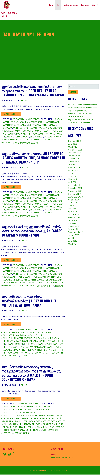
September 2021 (75, 167)
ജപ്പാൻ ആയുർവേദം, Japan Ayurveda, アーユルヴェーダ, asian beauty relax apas (83, 113)
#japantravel (51, 122)
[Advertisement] (50, 66)
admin (23, 100)
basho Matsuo (18, 131)
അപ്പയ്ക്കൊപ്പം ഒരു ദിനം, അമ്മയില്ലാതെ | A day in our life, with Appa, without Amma (29, 301)
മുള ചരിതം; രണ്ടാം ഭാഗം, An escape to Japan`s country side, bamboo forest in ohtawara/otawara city (33, 158)
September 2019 (75, 232)
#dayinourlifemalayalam (15, 415)
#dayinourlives (38, 415)
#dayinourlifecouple (29, 412)
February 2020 (74, 217)
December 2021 (75, 158)
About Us (95, 5)
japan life (33, 280)
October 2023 (74, 141)
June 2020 (72, 205)
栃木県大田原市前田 (21, 142)
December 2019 (75, 223)
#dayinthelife (36, 335)
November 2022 (75, 150)
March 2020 (73, 214)
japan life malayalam (17, 137)
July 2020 (72, 202)
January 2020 (74, 220)
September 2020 (75, 197)
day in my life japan (35, 277)
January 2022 (74, 155)
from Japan (50, 134)
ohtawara (49, 137)
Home (51, 5)
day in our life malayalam (28, 427)
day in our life (43, 424)
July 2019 (72, 238)
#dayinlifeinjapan (25, 406)
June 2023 (72, 144)
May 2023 (72, 147)
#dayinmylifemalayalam (14, 335)
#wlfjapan (43, 128)
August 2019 (73, 235)
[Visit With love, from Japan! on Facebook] (13, 455)
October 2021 (74, 164)
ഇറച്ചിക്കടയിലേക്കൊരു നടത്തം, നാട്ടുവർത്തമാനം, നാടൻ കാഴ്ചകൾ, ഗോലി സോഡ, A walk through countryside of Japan (31, 373)
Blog (58, 5)
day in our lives (51, 427)
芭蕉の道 (35, 142)
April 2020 (73, 211)
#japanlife (7, 122)
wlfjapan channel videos (27, 119)
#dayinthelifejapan (12, 338)
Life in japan (36, 137)
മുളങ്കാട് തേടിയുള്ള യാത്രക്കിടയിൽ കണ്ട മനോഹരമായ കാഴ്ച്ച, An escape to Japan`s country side (31, 231)
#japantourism (35, 122)
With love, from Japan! (9, 14)
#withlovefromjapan (25, 128)
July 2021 (72, 173)
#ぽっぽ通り (57, 418)
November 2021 (75, 161)
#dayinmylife (23, 332)
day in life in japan (25, 421)
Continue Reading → (11, 114)
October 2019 (74, 229)
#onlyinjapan (49, 125)
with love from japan (42, 139)
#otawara (6, 128)
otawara (13, 139)
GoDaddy (70, 470)
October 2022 (74, 152)
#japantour (20, 122)
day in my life (51, 131)
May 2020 (72, 208)
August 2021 (73, 170)
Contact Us (85, 5)
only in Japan (35, 282)
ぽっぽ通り (24, 433)
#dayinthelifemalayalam (37, 338)
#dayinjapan (8, 332)
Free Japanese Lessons (70, 5)
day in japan (30, 344)
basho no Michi (34, 131)
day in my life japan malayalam (29, 347)
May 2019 (72, 244)
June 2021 (72, 176)
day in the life (21, 350)
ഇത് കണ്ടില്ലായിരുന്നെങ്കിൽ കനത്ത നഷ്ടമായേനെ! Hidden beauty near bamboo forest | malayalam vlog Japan (32, 90)
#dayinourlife (9, 412)
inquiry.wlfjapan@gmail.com (61, 457)
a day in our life (14, 344)
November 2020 (75, 191)
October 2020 (74, 194)
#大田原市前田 (56, 128)
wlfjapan (6, 142)
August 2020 (73, 200)
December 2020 (75, 188)
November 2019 (75, 226)
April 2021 (73, 182)
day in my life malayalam (29, 134)
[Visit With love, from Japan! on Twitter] (4, 455)
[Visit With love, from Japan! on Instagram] (9, 455)
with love (24, 139)
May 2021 (72, 179)
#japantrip (7, 125)
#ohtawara (34, 125)
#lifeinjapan (20, 125)
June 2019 (72, 241)
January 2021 (74, 185)
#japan (58, 119)
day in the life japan (41, 350)
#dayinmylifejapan (40, 332)
